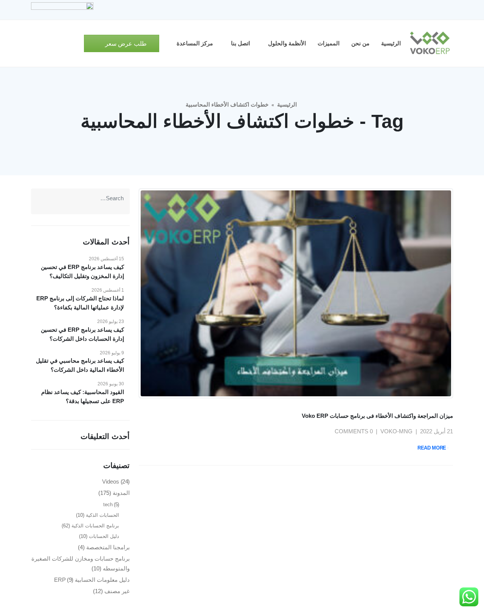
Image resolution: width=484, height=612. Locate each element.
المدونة (121, 493)
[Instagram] (408, 10)
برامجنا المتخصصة (108, 547)
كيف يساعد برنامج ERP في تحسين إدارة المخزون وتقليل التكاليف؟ (82, 271)
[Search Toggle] (75, 44)
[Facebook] (447, 10)
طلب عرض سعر (125, 43)
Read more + (433, 448)
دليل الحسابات (104, 536)
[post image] (296, 293)
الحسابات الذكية (102, 515)
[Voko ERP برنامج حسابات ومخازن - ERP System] (429, 43)
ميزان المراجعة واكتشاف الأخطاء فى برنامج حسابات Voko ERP (377, 416)
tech (108, 504)
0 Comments (354, 431)
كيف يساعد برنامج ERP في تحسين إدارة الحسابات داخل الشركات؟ (82, 334)
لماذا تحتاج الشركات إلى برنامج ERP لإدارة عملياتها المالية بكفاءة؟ (80, 303)
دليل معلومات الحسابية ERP (92, 579)
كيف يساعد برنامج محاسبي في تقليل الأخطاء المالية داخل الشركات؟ (80, 365)
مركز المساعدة (195, 43)
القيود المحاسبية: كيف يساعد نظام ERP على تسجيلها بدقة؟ (82, 396)
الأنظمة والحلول (287, 43)
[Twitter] (434, 10)
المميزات (329, 43)
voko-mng (396, 431)
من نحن (360, 43)
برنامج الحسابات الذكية (95, 526)
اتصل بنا (240, 43)
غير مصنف (117, 591)
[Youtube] (421, 10)
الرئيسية (391, 43)
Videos (110, 481)
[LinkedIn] (396, 10)
